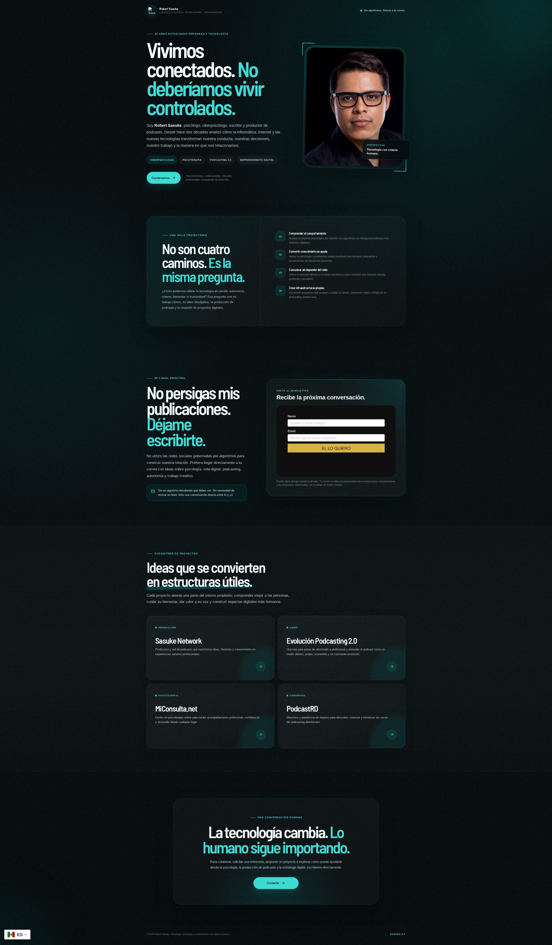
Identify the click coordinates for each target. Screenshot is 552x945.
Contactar (273, 883)
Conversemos (161, 178)
